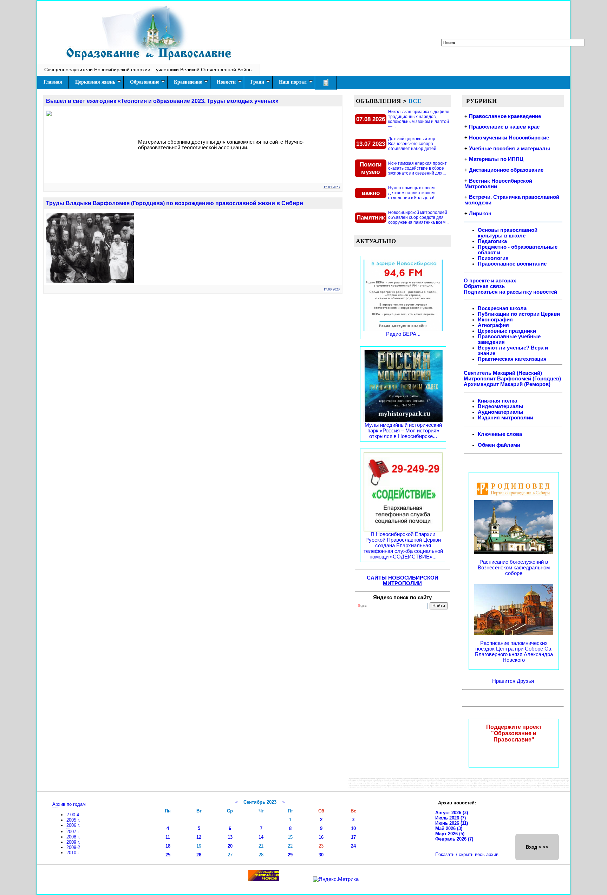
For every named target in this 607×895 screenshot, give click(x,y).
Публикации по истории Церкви (519, 314)
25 (167, 854)
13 (230, 837)
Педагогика (492, 241)
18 (167, 846)
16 (321, 837)
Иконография (495, 319)
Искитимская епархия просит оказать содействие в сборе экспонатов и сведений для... (417, 168)
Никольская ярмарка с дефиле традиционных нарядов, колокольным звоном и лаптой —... (418, 119)
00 (73, 814)
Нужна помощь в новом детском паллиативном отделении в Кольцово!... (412, 192)
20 (230, 846)
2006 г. (73, 825)
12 (198, 837)
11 (167, 837)
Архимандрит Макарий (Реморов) (507, 384)
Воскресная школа (502, 308)
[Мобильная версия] (326, 83)
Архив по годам (69, 804)
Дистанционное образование (506, 170)
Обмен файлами (499, 445)
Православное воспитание (512, 264)
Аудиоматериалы (500, 412)
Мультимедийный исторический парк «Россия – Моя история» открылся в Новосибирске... (403, 430)
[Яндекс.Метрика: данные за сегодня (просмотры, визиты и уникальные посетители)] (336, 879)
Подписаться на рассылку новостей (510, 292)
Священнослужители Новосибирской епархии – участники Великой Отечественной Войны (148, 69)
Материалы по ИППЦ (496, 159)
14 (261, 837)
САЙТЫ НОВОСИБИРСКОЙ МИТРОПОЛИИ (402, 580)
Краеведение (188, 82)
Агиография (493, 325)
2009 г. (73, 842)
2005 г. (73, 820)
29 (290, 854)
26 (198, 854)
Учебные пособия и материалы (509, 148)
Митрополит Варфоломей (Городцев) (512, 378)
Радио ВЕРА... (403, 334)
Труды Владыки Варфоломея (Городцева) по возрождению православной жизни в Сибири (174, 203)
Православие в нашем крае (504, 127)
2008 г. (73, 837)
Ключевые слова (500, 434)
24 (353, 846)
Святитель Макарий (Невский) (503, 373)
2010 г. (73, 852)
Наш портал (293, 82)
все (415, 100)
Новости (226, 82)
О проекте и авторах (490, 280)
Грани (257, 82)
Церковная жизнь (95, 82)
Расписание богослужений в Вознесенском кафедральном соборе (514, 567)
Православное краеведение (505, 116)
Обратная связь (484, 286)
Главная (53, 82)
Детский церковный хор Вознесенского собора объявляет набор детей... (413, 143)
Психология (493, 258)
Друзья (525, 681)
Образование (144, 82)
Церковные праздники (507, 331)
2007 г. (73, 831)
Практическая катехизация (512, 359)
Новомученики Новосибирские (509, 138)
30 (321, 854)
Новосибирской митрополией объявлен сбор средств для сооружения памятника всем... (418, 217)
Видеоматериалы (500, 406)
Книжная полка (497, 401)
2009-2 (73, 847)
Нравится (504, 681)
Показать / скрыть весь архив (466, 854)
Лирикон (480, 213)
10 (353, 828)
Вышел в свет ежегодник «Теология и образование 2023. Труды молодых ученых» (162, 101)
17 (353, 837)
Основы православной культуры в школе (507, 233)
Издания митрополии (505, 417)
